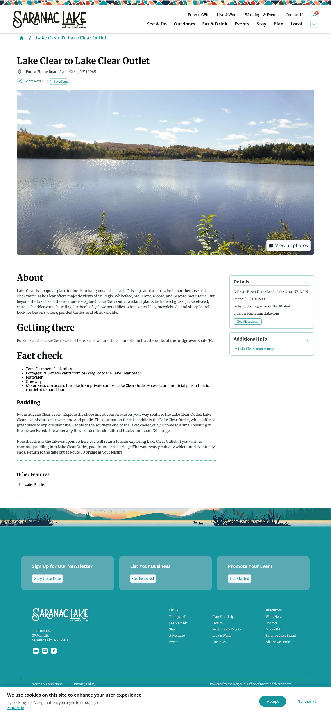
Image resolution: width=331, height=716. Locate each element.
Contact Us (295, 14)
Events (242, 24)
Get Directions (247, 321)
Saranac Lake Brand (281, 636)
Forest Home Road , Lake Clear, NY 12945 (277, 292)
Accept (273, 701)
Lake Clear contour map (256, 349)
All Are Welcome (278, 642)
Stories (217, 623)
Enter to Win (199, 14)
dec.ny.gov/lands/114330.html (268, 306)
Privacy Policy (84, 684)
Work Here (273, 617)
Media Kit (273, 629)
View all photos (291, 245)
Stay (261, 24)
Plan (278, 24)
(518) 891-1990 (255, 299)
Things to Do (178, 617)
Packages (219, 642)
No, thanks (306, 701)
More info (15, 708)
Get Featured (143, 578)
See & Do (157, 24)
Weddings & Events (262, 14)
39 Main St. (40, 636)
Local (296, 24)
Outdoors (184, 24)
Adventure (177, 636)
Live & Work (227, 14)
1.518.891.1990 (42, 631)
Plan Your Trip (223, 617)
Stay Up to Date (47, 578)
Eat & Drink (214, 24)
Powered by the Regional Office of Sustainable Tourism (251, 684)
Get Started (239, 578)
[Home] (21, 38)
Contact (271, 623)
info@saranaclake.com (261, 313)
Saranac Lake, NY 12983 (50, 640)
